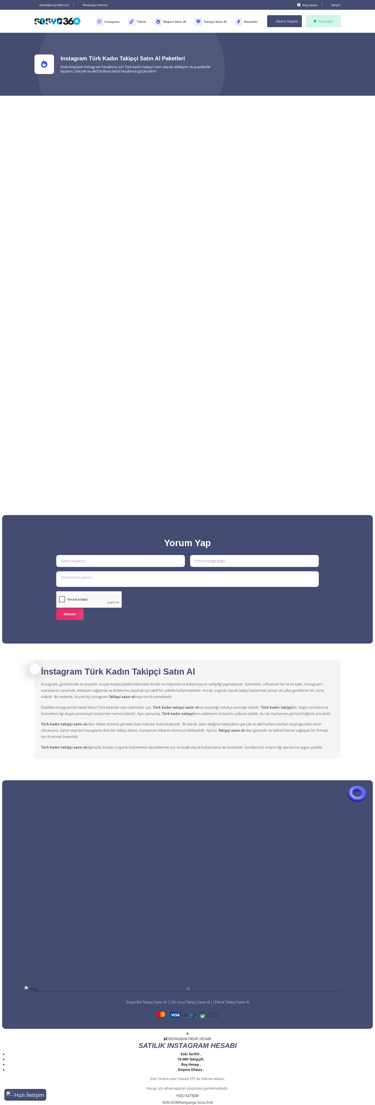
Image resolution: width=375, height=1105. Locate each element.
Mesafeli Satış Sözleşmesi (143, 988)
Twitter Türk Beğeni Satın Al (223, 947)
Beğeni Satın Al (175, 21)
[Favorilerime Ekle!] (101, 140)
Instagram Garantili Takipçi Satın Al (151, 855)
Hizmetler (250, 21)
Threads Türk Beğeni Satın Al (224, 865)
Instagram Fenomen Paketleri (302, 928)
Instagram (112, 21)
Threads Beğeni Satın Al (220, 855)
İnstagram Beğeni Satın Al (221, 956)
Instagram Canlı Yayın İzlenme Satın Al (309, 910)
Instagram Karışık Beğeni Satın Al (227, 937)
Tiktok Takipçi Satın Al (140, 906)
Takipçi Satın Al (215, 21)
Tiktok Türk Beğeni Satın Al (222, 846)
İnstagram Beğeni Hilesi (220, 965)
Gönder (70, 614)
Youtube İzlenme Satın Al (298, 892)
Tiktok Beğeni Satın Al (218, 837)
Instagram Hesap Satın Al (298, 947)
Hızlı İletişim (29, 1094)
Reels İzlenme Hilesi (294, 956)
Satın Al (86, 228)
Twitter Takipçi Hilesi (139, 970)
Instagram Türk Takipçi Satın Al (148, 846)
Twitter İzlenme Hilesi (295, 965)
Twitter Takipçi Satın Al (141, 874)
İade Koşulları (134, 979)
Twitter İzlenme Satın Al (297, 865)
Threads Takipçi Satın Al (142, 915)
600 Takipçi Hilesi (136, 943)
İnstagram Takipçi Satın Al (143, 924)
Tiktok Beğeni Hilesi (216, 974)
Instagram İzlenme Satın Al (300, 901)
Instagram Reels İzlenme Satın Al (304, 837)
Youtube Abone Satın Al (142, 952)
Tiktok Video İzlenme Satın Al (301, 883)
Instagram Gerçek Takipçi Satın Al (150, 865)
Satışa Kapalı (159, 343)
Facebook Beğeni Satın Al (221, 892)
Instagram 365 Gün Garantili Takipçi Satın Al (152, 886)
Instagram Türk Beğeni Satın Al (225, 928)
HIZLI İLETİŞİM (187, 1095)
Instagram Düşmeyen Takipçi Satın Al (153, 837)
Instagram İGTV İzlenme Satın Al (304, 855)
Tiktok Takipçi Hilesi (138, 961)
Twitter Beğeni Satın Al (219, 901)
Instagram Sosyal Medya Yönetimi (306, 919)
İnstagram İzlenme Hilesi (298, 974)
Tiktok (141, 21)
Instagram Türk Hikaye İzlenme (303, 846)
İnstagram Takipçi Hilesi (142, 934)
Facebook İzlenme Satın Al (299, 874)
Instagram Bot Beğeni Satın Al (225, 919)
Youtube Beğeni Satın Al (220, 874)
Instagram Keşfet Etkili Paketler (303, 937)
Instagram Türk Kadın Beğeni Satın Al (231, 910)
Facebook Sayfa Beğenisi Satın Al (227, 883)
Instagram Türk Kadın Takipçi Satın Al (153, 897)
